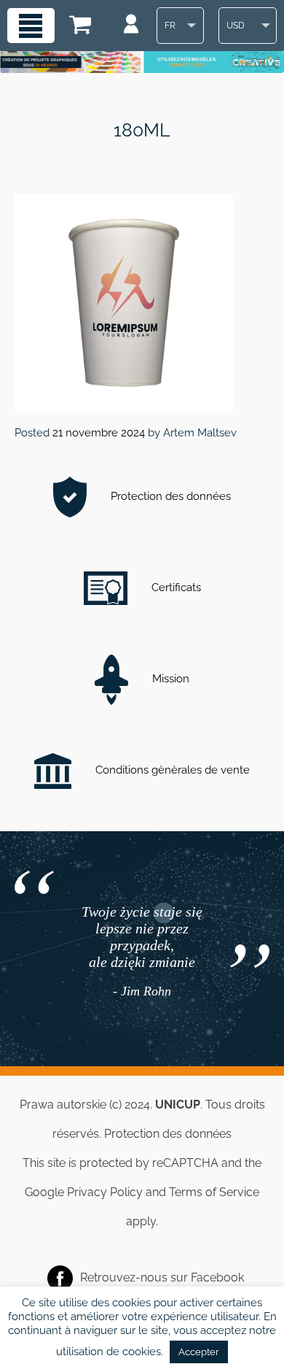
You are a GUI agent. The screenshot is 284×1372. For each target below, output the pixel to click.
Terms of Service (214, 1192)
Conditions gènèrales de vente (171, 769)
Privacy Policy (105, 1192)
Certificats (175, 587)
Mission (169, 678)
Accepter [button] (198, 1351)
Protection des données (169, 496)
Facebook (217, 1277)
